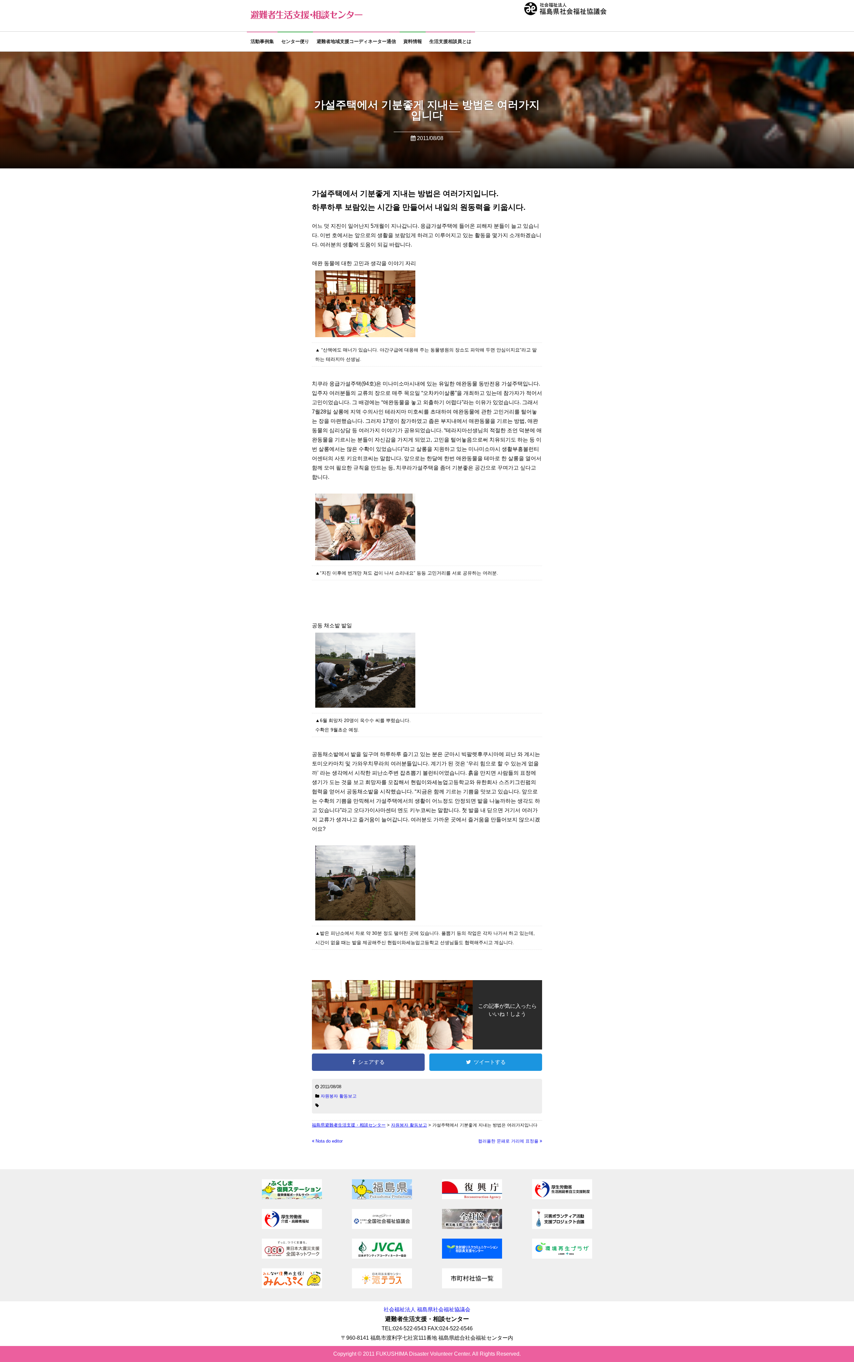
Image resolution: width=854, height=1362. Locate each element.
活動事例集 (262, 41)
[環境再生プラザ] (562, 1257)
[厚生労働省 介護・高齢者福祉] (292, 1227)
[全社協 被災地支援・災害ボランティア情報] (472, 1227)
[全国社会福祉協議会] (382, 1227)
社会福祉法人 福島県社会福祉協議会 (427, 1309)
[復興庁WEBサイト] (472, 1197)
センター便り (295, 41)
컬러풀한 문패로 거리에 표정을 (509, 1141)
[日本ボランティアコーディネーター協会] (382, 1257)
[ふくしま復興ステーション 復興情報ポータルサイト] (292, 1197)
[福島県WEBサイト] (382, 1197)
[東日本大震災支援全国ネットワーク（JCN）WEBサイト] (292, 1257)
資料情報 (412, 41)
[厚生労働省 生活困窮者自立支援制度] (562, 1197)
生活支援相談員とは (450, 41)
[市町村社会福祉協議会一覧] (472, 1286)
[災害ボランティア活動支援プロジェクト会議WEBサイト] (562, 1227)
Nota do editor (328, 1141)
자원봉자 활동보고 (339, 1096)
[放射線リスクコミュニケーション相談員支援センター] (472, 1257)
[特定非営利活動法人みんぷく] (292, 1286)
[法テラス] (382, 1286)
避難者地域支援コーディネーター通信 (356, 41)
